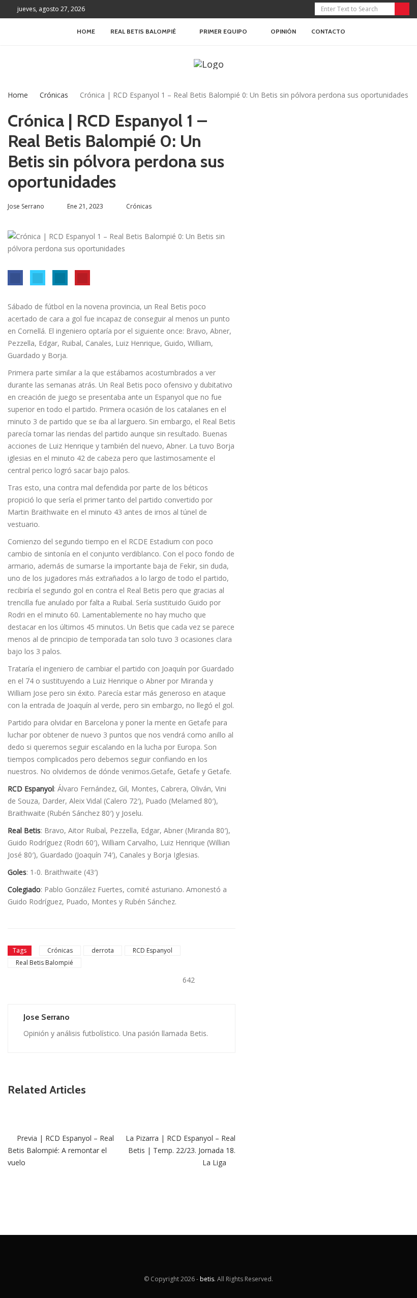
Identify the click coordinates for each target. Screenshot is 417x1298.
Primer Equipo (223, 31)
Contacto (328, 31)
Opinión (283, 31)
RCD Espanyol (152, 950)
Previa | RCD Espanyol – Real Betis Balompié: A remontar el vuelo (61, 1150)
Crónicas (54, 95)
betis (207, 1279)
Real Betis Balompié (44, 962)
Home (86, 31)
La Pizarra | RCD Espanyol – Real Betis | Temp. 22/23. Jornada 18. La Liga (180, 1150)
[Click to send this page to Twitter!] (37, 277)
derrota (103, 950)
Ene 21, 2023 (85, 206)
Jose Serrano (46, 1017)
